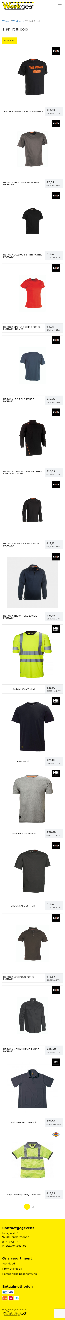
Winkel (6, 21)
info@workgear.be (14, 1245)
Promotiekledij (12, 1268)
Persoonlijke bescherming (19, 1273)
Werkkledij (18, 21)
